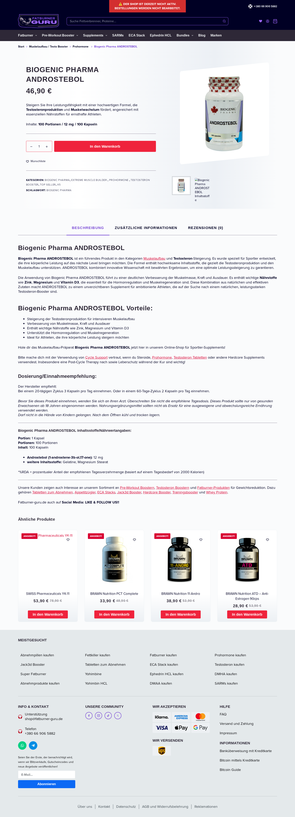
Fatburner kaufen (163, 655)
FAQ (223, 714)
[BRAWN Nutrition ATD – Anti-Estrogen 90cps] (247, 559)
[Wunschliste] (260, 21)
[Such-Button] (224, 21)
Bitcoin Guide (230, 769)
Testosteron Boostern (172, 487)
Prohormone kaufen (230, 655)
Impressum (228, 733)
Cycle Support (96, 357)
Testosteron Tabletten (190, 357)
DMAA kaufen (161, 683)
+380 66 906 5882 (265, 6)
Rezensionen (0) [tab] (205, 228)
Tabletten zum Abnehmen (52, 492)
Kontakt (104, 806)
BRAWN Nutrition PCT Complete (114, 593)
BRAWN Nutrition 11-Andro (180, 593)
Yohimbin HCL (96, 683)
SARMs (118, 35)
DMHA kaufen (226, 674)
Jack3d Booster (129, 492)
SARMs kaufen (226, 683)
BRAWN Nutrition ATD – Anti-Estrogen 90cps (247, 596)
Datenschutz (126, 806)
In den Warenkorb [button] (48, 614)
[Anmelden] (267, 21)
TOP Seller (48, 185)
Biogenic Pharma (57, 180)
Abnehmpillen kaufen (37, 655)
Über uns (85, 806)
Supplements (93, 35)
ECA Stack (137, 35)
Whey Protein (216, 492)
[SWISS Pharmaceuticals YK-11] (47, 559)
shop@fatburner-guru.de (44, 718)
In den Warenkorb (105, 146)
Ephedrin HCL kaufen (166, 674)
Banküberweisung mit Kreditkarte (246, 750)
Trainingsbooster (185, 492)
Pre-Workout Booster (58, 35)
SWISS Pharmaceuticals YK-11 (47, 593)
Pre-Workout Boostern (137, 487)
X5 (59, 185)
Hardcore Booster (157, 492)
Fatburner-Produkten (213, 487)
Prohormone (119, 180)
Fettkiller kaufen (97, 655)
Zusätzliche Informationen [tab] (146, 228)
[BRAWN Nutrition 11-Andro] (180, 559)
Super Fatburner (33, 674)
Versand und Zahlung (236, 723)
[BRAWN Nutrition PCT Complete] (114, 559)
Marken (216, 35)
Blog (201, 35)
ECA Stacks (106, 492)
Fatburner (25, 35)
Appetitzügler (85, 492)
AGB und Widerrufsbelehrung (165, 806)
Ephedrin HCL (161, 35)
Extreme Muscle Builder (89, 180)
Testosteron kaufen (229, 664)
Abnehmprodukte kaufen (40, 683)
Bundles (183, 35)
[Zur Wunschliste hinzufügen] (68, 539)
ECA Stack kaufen (164, 664)
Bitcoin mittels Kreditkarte (240, 760)
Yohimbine (93, 674)
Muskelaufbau (154, 258)
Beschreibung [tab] (88, 228)
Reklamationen (206, 806)
